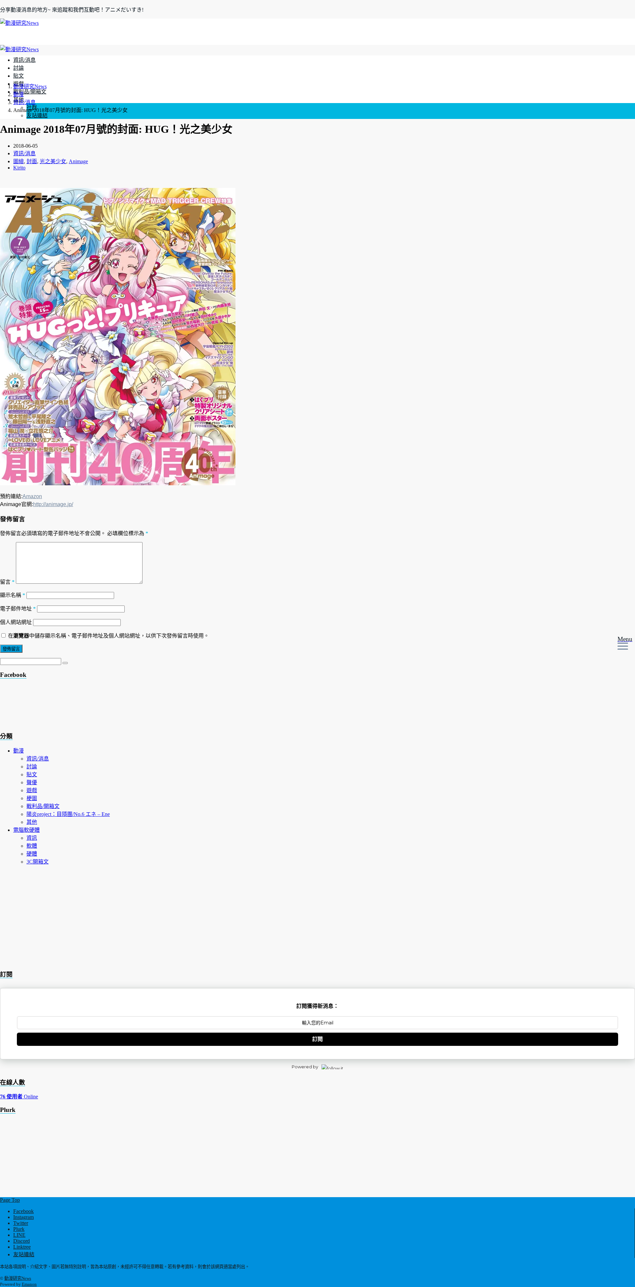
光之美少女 (53, 161)
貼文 (18, 76)
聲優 (31, 782)
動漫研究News (17, 1278)
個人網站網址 (16, 622)
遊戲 (31, 790)
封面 (31, 161)
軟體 (31, 846)
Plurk (18, 1229)
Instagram (23, 1217)
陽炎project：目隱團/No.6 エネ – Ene (68, 814)
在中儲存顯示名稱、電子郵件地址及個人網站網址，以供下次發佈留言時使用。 (108, 636)
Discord (21, 1241)
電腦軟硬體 (26, 830)
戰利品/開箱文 (29, 91)
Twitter (20, 1223)
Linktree (22, 1247)
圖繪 (18, 161)
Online (19, 1096)
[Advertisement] (53, 707)
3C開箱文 (37, 861)
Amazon (32, 496)
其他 (31, 822)
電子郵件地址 (18, 608)
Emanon (29, 1284)
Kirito (19, 167)
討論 (18, 68)
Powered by (305, 1066)
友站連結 (37, 115)
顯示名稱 (12, 595)
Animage (78, 161)
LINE (19, 1235)
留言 (7, 582)
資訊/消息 (24, 60)
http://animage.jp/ (53, 504)
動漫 (18, 751)
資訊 (31, 838)
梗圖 (31, 798)
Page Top (10, 1200)
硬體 (31, 854)
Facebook (23, 1211)
